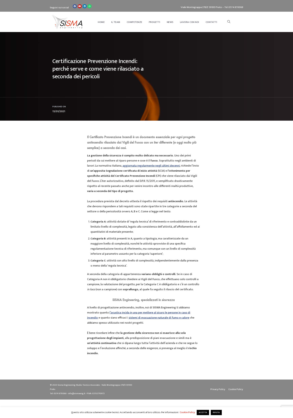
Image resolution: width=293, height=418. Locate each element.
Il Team (115, 22)
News (170, 22)
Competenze (134, 22)
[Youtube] (80, 6)
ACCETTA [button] (203, 412)
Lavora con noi (189, 22)
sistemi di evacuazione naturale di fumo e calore (159, 317)
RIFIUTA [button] (216, 412)
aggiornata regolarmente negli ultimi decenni (151, 165)
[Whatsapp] (89, 6)
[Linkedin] (85, 6)
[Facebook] (75, 6)
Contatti (211, 22)
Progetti (154, 22)
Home (101, 22)
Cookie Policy (187, 412)
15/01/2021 (58, 111)
